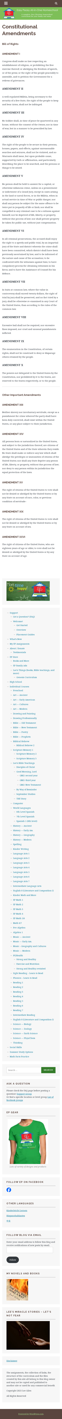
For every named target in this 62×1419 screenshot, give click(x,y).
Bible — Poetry (20, 732)
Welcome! (18, 621)
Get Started (22, 625)
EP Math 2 (18, 904)
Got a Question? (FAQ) (24, 616)
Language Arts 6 (21, 876)
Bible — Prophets (22, 736)
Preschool (18, 690)
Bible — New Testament (25, 727)
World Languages (22, 808)
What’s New (16, 639)
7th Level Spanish (25, 816)
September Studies (25, 794)
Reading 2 (18, 987)
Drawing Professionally (25, 718)
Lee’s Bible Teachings (24, 763)
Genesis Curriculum (26, 677)
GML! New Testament (30, 784)
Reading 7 (18, 1010)
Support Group (24, 1093)
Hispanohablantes (15, 1215)
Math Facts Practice (19, 1056)
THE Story (21, 798)
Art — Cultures (20, 704)
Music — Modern (21, 950)
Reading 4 (18, 996)
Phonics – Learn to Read (25, 978)
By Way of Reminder (26, 789)
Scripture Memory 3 (26, 758)
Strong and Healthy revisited (31, 968)
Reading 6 (18, 1005)
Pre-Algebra (19, 927)
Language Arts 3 (21, 862)
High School (16, 681)
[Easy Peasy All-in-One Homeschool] (8, 1191)
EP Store (14, 657)
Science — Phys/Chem (24, 1038)
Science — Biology (22, 1024)
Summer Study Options (21, 1052)
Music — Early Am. (22, 941)
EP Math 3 (18, 909)
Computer (18, 803)
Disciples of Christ (25, 767)
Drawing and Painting (24, 713)
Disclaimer (11, 1360)
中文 (8, 1220)
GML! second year (29, 775)
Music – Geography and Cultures (29, 946)
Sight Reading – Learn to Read (28, 973)
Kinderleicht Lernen (16, 1210)
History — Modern (22, 839)
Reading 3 (18, 991)
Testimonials (19, 652)
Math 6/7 (17, 923)
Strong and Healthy (26, 959)
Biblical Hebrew (21, 741)
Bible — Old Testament (24, 723)
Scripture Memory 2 (26, 753)
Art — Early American (24, 699)
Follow (13, 1259)
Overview (21, 629)
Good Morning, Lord (26, 771)
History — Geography (24, 835)
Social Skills (16, 1047)
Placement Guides (25, 634)
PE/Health (18, 955)
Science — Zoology (22, 1028)
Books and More (21, 660)
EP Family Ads (20, 665)
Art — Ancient (20, 695)
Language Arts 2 (21, 858)
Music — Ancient (21, 937)
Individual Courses (19, 686)
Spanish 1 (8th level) (26, 821)
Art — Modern (20, 708)
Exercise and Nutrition (27, 964)
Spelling (17, 844)
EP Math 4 (18, 913)
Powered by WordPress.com (30, 1414)
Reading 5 (18, 1001)
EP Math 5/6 (19, 918)
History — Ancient (22, 825)
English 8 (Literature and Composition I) (33, 890)
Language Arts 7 (21, 881)
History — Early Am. (23, 830)
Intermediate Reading (24, 1015)
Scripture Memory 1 (23, 750)
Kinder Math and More (24, 895)
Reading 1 (18, 982)
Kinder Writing (21, 849)
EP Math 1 (18, 899)
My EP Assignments (19, 643)
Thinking (17, 1042)
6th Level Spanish (25, 811)
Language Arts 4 (21, 867)
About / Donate (17, 648)
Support (14, 612)
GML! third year (28, 780)
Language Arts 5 (21, 872)
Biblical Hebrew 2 (25, 745)
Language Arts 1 (21, 853)
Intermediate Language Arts (27, 886)
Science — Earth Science (25, 1033)
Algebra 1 (18, 932)
